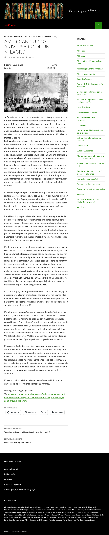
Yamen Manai (72, 520)
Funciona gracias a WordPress (15, 531)
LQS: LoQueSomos (85, 150)
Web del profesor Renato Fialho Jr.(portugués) (88, 200)
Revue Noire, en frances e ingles (91, 189)
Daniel (31, 57)
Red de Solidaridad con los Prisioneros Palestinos (90, 172)
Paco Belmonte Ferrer (30, 517)
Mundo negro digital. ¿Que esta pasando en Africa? (90, 157)
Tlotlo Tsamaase (30, 520)
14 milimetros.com (85, 45)
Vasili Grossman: (42, 520)
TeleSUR (80, 194)
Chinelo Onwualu (10, 510)
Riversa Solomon (92, 517)
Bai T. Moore (68, 507)
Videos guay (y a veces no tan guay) (40, 37)
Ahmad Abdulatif (23, 507)
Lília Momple (8, 515)
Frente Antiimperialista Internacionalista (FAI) (90, 100)
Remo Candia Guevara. (69, 517)
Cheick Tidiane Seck (89, 507)
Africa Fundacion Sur (86, 74)
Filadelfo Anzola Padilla (58, 510)
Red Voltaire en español (87, 179)
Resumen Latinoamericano (88, 184)
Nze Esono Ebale (98, 515)
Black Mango (77, 507)
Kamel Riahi (71, 512)
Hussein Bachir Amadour (92, 510)
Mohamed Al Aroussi (57, 515)
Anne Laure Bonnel (57, 507)
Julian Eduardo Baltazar (59, 512)
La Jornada (81, 125)
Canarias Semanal (85, 79)
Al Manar (81, 56)
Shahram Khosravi (18, 520)
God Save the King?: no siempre (18, 441)
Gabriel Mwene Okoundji (75, 510)
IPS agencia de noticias (87, 112)
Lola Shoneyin (94, 512)
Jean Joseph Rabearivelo (12, 512)
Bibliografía (9, 474)
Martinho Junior (31, 515)
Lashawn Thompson (82, 512)
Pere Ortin (48, 517)
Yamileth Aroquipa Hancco (86, 520)
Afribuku (81, 51)
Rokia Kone (8, 520)
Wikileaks (81, 207)
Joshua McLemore (44, 512)
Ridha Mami (82, 517)
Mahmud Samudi (19, 515)
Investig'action (83, 107)
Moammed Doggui (43, 515)
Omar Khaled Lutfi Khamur (13, 517)
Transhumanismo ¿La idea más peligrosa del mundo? (27, 430)
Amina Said (33, 507)
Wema (65, 520)
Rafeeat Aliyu (56, 517)
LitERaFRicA (82, 145)
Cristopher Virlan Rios (42, 510)
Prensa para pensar (13, 37)
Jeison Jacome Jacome (29, 512)
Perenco (41, 517)
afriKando (9, 25)
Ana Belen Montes (44, 507)
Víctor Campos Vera (55, 520)
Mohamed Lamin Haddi (72, 515)
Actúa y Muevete (11, 469)
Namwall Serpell (86, 515)
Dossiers (8, 479)
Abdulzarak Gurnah (10, 507)
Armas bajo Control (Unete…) (90, 68)
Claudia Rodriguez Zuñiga (25, 510)
